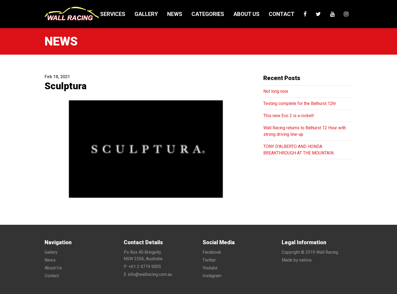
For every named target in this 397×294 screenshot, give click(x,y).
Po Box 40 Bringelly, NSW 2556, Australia (143, 255)
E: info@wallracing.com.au (148, 274)
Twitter (209, 260)
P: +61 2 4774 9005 (142, 266)
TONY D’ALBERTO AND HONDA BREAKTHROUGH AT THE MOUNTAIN (298, 150)
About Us (246, 14)
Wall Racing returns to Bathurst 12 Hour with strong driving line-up (304, 131)
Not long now (275, 91)
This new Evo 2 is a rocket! (288, 115)
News (174, 14)
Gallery (146, 14)
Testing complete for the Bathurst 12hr (299, 103)
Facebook (212, 252)
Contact (281, 14)
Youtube (210, 267)
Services (112, 14)
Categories (207, 14)
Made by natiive (297, 260)
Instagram (212, 275)
